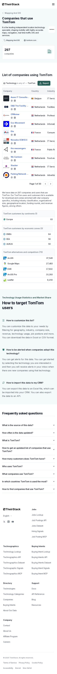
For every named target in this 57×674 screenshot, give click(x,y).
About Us (7, 631)
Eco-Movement (18, 123)
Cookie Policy (37, 663)
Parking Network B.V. (20, 174)
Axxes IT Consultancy (20, 97)
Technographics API (12, 557)
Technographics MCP (12, 573)
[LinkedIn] (8, 522)
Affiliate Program (10, 636)
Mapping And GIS (13, 13)
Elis (12, 131)
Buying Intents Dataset (41, 563)
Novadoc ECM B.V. (19, 140)
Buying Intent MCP (40, 573)
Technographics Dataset (14, 563)
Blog (34, 599)
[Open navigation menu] (53, 4)
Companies (8, 599)
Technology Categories (13, 594)
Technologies (9, 588)
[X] (4, 522)
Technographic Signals (13, 568)
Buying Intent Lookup (41, 552)
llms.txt (18, 668)
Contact (6, 625)
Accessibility (8, 668)
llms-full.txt (27, 668)
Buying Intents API (39, 557)
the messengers (18, 148)
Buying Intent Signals (41, 568)
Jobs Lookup (37, 515)
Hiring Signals (37, 531)
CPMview (15, 114)
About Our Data (10, 610)
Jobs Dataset (37, 526)
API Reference (38, 594)
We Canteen (16, 157)
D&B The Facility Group (20, 106)
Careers (6, 642)
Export (46, 83)
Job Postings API (39, 520)
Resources (36, 605)
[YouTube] (13, 522)
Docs (34, 588)
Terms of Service (10, 663)
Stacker (14, 165)
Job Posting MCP (39, 537)
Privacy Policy (24, 663)
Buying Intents (9, 605)
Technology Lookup (12, 552)
